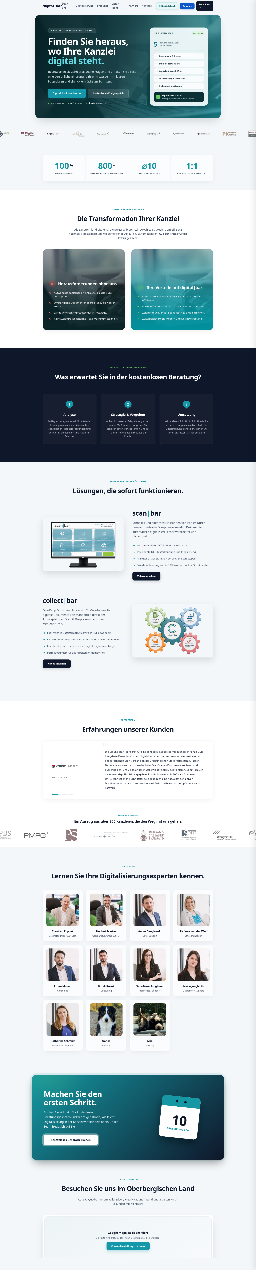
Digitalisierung (84, 5)
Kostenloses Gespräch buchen (71, 1140)
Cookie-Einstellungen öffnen (128, 1246)
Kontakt (147, 5)
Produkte (102, 5)
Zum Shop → (204, 6)
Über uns (65, 5)
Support (187, 5)
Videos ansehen (146, 576)
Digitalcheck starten (67, 93)
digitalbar (52, 5)
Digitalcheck (168, 5)
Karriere (133, 5)
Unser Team (115, 5)
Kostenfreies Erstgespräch (108, 93)
